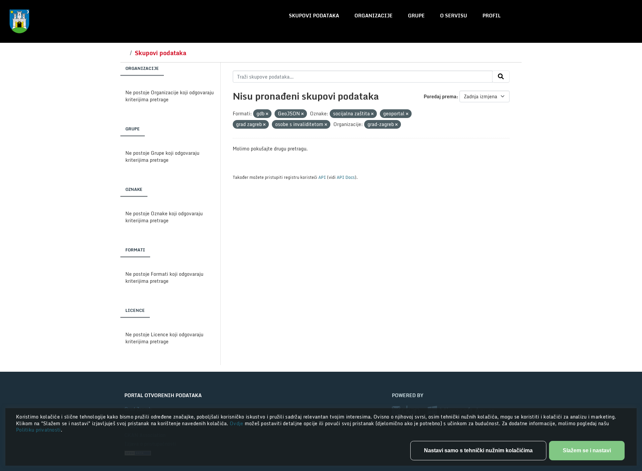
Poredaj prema (440, 96)
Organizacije (373, 15)
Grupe (416, 15)
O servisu (453, 15)
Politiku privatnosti (38, 430)
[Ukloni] (267, 114)
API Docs (346, 177)
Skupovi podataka (314, 15)
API (322, 177)
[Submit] (501, 77)
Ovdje (237, 423)
